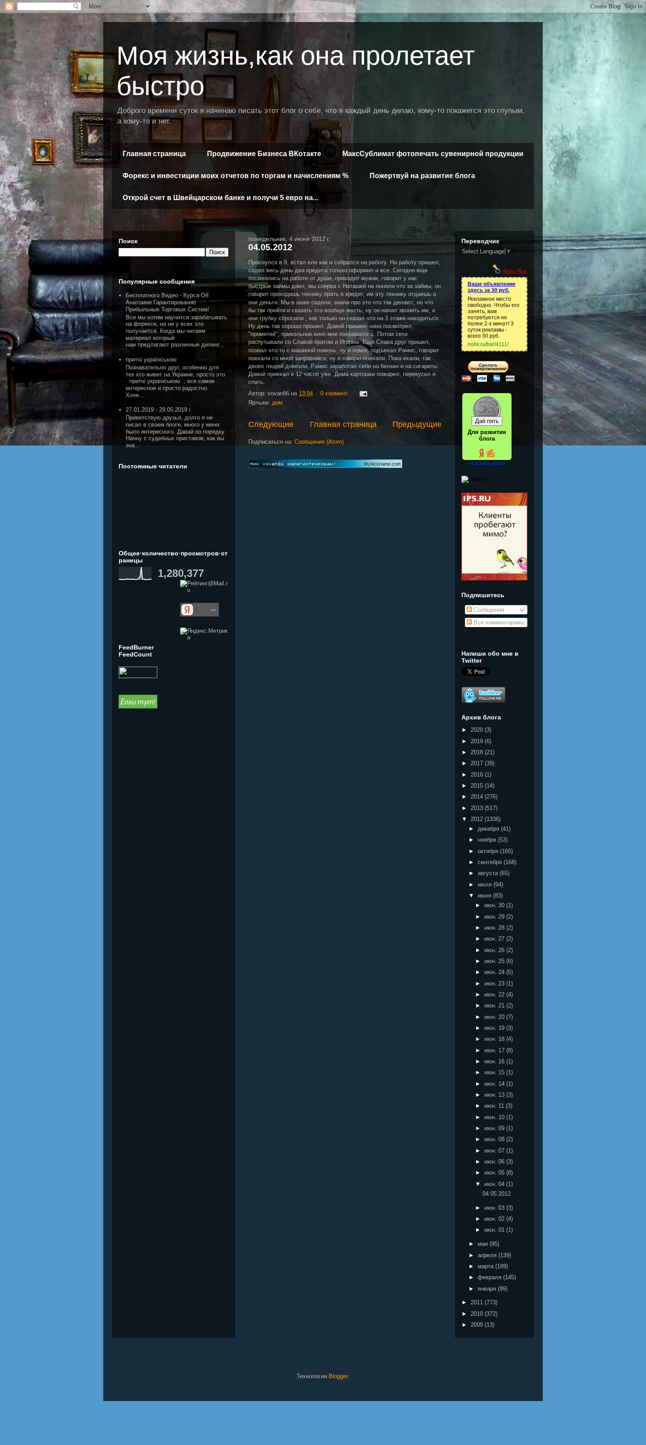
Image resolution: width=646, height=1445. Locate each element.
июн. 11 (495, 1105)
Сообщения (488, 609)
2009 (478, 1324)
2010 (478, 1313)
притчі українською (151, 359)
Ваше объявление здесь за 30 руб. (491, 287)
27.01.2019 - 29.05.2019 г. (159, 409)
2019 (478, 741)
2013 (478, 808)
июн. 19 (495, 1028)
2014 (478, 796)
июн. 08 (495, 1139)
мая (484, 1244)
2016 (478, 774)
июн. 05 (495, 1172)
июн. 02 (495, 1218)
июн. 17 (495, 1050)
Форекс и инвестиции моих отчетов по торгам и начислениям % (235, 175)
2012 (478, 819)
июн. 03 (495, 1207)
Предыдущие (417, 424)
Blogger (338, 1376)
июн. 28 (495, 927)
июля (486, 884)
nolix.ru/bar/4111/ (488, 344)
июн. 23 (495, 983)
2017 (478, 763)
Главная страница (154, 153)
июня (485, 895)
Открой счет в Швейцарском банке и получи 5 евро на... (220, 197)
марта (486, 1266)
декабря (489, 828)
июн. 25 (495, 961)
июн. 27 (495, 938)
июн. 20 (495, 1017)
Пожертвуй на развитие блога (422, 175)
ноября (488, 839)
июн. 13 (495, 1094)
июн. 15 (495, 1072)
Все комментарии (496, 622)
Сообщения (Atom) (319, 441)
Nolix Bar (514, 271)
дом (277, 402)
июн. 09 (495, 1128)
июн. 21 (495, 1005)
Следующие (271, 424)
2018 (478, 752)
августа (489, 873)
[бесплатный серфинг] (138, 706)
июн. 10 (495, 1117)
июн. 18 (495, 1039)
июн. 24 (495, 972)
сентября (491, 862)
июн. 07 (495, 1150)
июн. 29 (495, 916)
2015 (478, 785)
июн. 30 (495, 905)
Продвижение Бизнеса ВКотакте (264, 153)
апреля (488, 1255)
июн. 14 (495, 1083)
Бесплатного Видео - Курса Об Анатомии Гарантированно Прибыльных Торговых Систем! (167, 302)
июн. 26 (495, 950)
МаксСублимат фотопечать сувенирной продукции (432, 153)
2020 (478, 729)
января (488, 1288)
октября (489, 851)
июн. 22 (495, 994)
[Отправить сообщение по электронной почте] (362, 393)
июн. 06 (495, 1161)
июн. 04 (495, 1184)
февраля (490, 1277)
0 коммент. (334, 393)
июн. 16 (495, 1061)
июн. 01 (495, 1229)
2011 (478, 1302)
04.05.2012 (270, 247)
